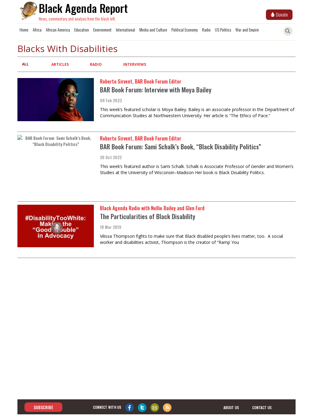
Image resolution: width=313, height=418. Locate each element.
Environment (102, 29)
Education (81, 29)
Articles (60, 64)
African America (58, 29)
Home (24, 29)
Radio (206, 29)
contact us (262, 407)
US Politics (223, 29)
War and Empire (247, 29)
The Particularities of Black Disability (147, 216)
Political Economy (184, 29)
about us (231, 407)
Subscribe (43, 407)
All (25, 64)
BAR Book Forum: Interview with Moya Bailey (156, 89)
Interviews (134, 64)
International (125, 29)
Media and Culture (153, 29)
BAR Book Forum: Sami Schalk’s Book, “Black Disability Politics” (180, 146)
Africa (37, 29)
